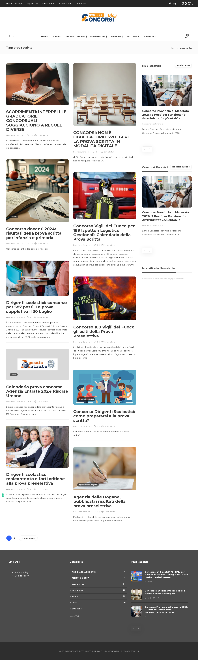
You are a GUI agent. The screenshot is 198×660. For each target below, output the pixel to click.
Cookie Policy (22, 575)
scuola (14, 216)
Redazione (10, 135)
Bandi (56, 36)
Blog (13, 99)
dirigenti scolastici (86, 399)
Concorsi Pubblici (75, 36)
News (44, 36)
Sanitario (149, 36)
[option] (167, 105)
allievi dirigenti (98, 578)
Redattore (77, 152)
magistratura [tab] (183, 65)
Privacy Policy (21, 572)
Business (98, 608)
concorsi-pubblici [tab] (181, 167)
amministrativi (98, 584)
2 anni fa (86, 245)
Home (172, 48)
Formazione (48, 3)
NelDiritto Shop (14, 3)
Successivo (28, 538)
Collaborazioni (65, 3)
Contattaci (81, 3)
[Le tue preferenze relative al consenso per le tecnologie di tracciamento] (3, 495)
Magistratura (32, 3)
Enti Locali (133, 36)
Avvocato (115, 36)
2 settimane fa (157, 124)
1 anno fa (19, 135)
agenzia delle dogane (88, 485)
